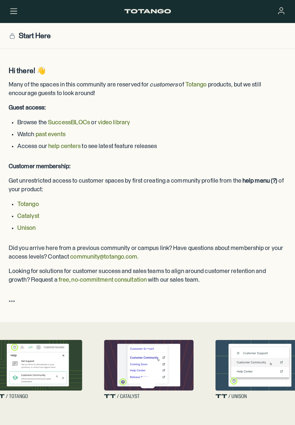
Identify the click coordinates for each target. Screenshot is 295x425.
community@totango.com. (104, 257)
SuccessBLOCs (69, 123)
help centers (64, 146)
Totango (196, 85)
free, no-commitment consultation (103, 280)
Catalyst (28, 216)
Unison (26, 228)
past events (50, 134)
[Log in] (281, 11)
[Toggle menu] (14, 11)
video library (114, 123)
